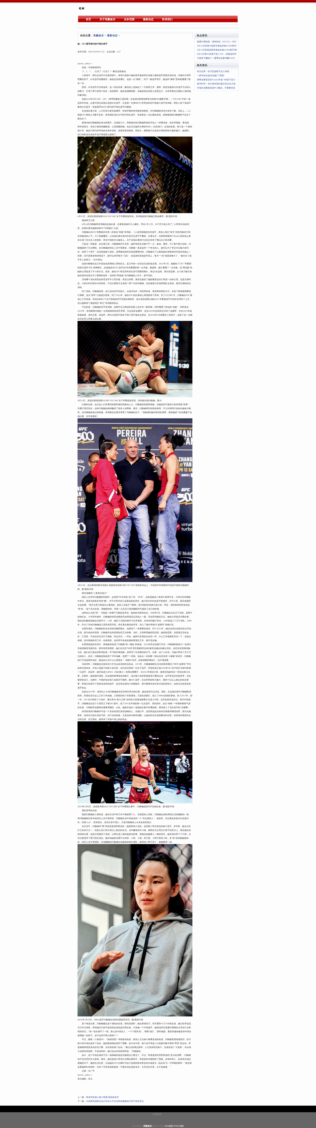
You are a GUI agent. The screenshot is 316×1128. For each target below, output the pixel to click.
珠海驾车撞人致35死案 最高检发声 (102, 1097)
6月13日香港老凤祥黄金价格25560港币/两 (217, 50)
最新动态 (112, 35)
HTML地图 (178, 1126)
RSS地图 (169, 1126)
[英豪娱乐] (81, 11)
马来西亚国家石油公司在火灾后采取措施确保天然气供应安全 (115, 1101)
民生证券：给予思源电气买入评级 (213, 71)
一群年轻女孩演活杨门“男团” (211, 75)
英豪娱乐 (98, 35)
